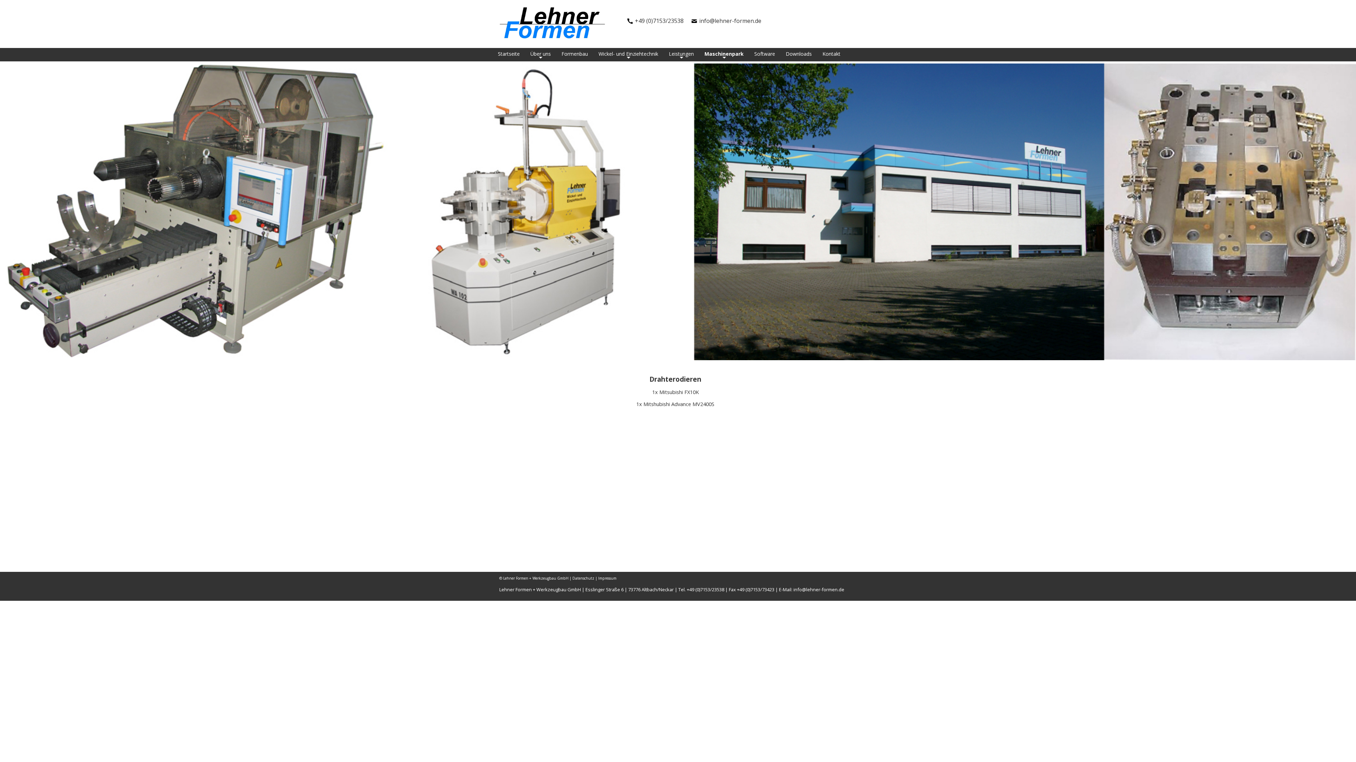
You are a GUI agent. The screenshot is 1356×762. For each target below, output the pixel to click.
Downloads (799, 53)
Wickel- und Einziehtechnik (628, 54)
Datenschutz (583, 578)
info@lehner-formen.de (730, 21)
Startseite (509, 53)
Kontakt (831, 53)
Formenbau (574, 53)
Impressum (607, 578)
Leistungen (681, 54)
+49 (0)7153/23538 (659, 21)
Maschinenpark (724, 54)
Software (764, 53)
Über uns (540, 54)
